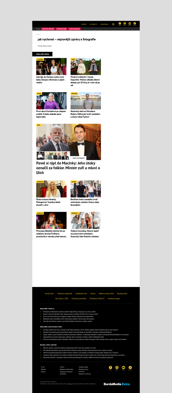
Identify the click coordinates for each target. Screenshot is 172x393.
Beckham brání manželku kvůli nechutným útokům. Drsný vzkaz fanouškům (85, 202)
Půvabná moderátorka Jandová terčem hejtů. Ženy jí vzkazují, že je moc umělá (69, 312)
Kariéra (43, 372)
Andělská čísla (81, 293)
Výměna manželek (65, 293)
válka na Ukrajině (48, 29)
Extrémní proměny (79, 298)
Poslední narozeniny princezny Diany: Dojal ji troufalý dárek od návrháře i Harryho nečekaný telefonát (77, 332)
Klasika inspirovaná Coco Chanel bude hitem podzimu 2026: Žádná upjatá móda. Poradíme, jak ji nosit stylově (80, 330)
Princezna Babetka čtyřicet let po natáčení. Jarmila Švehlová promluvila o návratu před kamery (51, 233)
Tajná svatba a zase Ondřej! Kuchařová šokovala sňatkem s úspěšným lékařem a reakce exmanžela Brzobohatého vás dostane (86, 335)
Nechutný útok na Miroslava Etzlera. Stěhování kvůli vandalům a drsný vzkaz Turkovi (85, 114)
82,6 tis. (135, 25)
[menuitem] (83, 24)
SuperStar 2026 (62, 29)
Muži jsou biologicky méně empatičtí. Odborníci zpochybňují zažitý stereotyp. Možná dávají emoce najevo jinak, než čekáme (85, 339)
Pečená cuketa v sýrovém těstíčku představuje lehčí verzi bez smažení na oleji (69, 348)
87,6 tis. (129, 25)
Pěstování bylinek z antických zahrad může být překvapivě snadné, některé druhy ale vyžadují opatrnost (78, 357)
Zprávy (84, 24)
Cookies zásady (83, 367)
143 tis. (124, 25)
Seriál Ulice (49, 293)
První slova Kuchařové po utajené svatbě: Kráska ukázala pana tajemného (51, 114)
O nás (42, 367)
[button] (113, 24)
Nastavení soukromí (85, 374)
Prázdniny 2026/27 (97, 298)
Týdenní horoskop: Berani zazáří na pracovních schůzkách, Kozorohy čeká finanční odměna (85, 233)
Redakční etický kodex (66, 369)
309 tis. (119, 25)
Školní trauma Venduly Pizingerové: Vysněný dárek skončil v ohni (48, 202)
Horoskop (104, 24)
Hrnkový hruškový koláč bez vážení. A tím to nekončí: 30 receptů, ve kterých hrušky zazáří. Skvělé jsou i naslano (80, 353)
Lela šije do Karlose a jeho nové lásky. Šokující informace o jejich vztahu (50, 79)
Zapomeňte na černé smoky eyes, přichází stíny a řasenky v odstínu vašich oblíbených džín (73, 337)
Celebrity (93, 24)
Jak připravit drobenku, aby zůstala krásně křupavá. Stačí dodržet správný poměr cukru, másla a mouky (77, 350)
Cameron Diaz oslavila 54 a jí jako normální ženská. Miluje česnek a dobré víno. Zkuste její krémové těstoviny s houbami (84, 355)
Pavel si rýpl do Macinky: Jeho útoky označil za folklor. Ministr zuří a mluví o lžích (68, 167)
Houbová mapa (114, 298)
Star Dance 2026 (61, 298)
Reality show (122, 293)
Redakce (43, 369)
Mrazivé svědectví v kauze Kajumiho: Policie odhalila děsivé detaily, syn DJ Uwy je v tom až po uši (85, 81)
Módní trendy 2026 (106, 293)
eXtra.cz (70, 384)
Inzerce (62, 367)
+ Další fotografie (78, 158)
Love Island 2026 (75, 29)
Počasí (92, 293)
